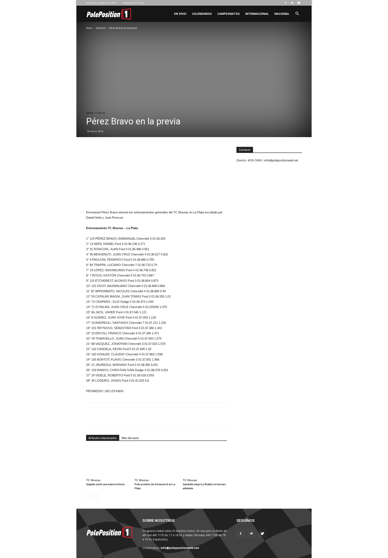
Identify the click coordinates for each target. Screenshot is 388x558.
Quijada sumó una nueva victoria (105, 484)
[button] (297, 14)
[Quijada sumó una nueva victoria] (108, 461)
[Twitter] (299, 3)
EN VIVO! (180, 14)
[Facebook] (286, 3)
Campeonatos (228, 14)
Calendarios (202, 14)
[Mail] (292, 3)
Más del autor (130, 438)
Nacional (281, 14)
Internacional (257, 14)
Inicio (89, 28)
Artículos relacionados (103, 438)
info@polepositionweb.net (180, 548)
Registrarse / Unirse (133, 2)
